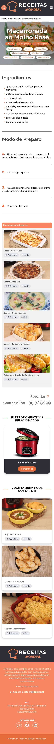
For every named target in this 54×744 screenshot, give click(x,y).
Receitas (4, 19)
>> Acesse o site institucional (27, 692)
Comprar (25, 469)
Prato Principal (15, 19)
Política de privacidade (27, 686)
